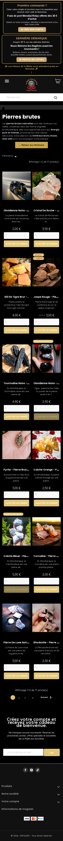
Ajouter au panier (16, 243)
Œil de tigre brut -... (16, 297)
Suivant (47, 697)
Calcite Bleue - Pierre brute (20, 556)
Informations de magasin (17, 809)
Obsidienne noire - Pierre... (20, 210)
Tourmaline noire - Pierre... (20, 383)
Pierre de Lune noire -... (18, 642)
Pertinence (10, 156)
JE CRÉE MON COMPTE (32, 29)
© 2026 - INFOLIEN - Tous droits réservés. (31, 835)
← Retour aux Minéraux (31, 145)
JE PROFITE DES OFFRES (31, 59)
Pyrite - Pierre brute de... (19, 469)
